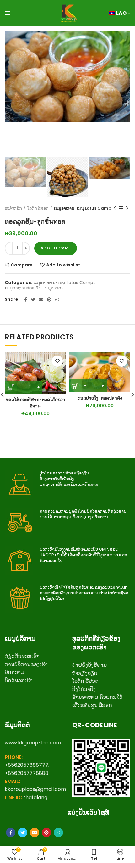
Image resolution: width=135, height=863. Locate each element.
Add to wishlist (63, 265)
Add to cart (55, 248)
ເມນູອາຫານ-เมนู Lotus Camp (82, 208)
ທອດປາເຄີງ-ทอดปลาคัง (100, 398)
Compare (22, 265)
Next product (127, 208)
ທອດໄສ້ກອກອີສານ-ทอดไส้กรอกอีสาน (35, 402)
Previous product (114, 208)
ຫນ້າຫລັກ (13, 208)
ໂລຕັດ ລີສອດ (38, 208)
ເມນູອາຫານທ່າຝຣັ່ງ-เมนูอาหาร (34, 288)
